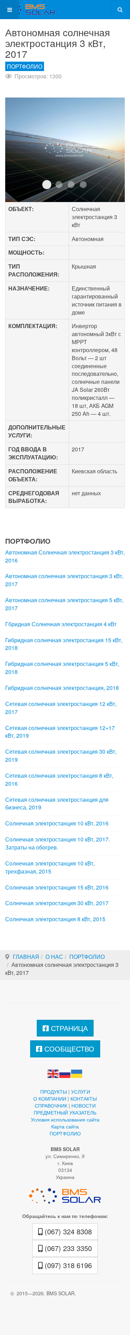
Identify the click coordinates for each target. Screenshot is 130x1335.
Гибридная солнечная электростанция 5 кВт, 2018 (62, 668)
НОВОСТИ (83, 1105)
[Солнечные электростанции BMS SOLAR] (27, 9)
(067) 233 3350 (67, 1248)
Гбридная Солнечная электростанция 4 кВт (60, 624)
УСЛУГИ (80, 1091)
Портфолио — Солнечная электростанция (46, 184)
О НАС (54, 957)
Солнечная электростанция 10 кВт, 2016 (57, 823)
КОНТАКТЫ (83, 1098)
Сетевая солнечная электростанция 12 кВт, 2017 (60, 708)
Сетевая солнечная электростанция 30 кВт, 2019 (60, 755)
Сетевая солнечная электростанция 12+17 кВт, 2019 (60, 732)
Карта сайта (65, 1126)
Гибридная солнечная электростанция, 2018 (62, 688)
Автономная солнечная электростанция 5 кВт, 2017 (64, 604)
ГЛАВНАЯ (26, 957)
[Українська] (77, 1072)
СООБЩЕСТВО (68, 1048)
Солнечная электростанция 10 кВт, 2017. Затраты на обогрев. (57, 843)
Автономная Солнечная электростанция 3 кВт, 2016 (65, 556)
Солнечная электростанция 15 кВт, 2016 (57, 887)
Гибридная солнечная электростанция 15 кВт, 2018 (63, 644)
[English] (53, 1072)
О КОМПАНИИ (49, 1098)
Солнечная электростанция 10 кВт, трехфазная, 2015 (50, 867)
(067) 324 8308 (67, 1231)
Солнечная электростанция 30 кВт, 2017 (57, 903)
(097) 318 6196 (67, 1265)
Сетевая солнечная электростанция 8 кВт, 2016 (59, 779)
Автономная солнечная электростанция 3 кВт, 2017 (64, 580)
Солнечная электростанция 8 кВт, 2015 (55, 919)
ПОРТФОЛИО (87, 957)
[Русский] (65, 1072)
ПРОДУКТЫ (53, 1091)
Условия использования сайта (65, 1119)
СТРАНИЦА (68, 1028)
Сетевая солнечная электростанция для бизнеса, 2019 (57, 804)
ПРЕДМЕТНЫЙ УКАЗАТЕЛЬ (65, 1112)
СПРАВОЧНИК (51, 1105)
